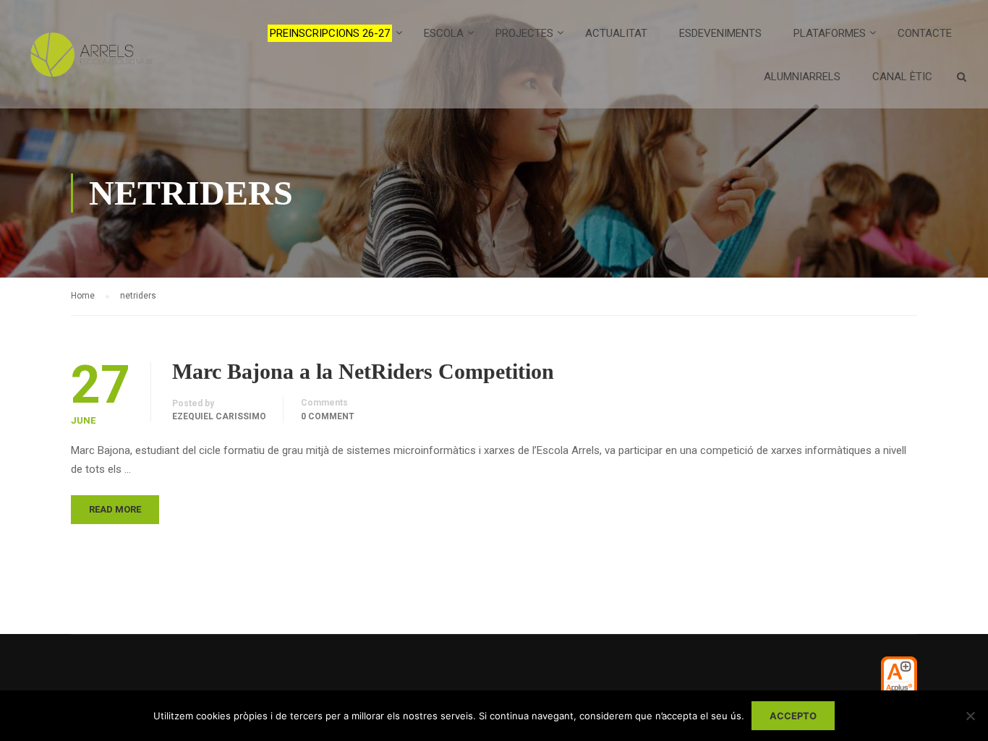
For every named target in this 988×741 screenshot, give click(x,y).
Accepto (793, 715)
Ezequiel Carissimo (219, 416)
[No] (970, 715)
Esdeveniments (720, 33)
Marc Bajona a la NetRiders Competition (363, 371)
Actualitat (616, 33)
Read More (115, 509)
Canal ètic (902, 76)
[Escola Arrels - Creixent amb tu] (89, 61)
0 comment (327, 416)
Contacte (925, 33)
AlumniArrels (802, 76)
